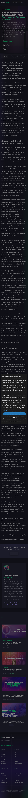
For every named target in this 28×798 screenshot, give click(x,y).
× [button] (24, 376)
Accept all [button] (14, 414)
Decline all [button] (14, 417)
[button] (14, 421)
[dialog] (14, 399)
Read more (4, 410)
